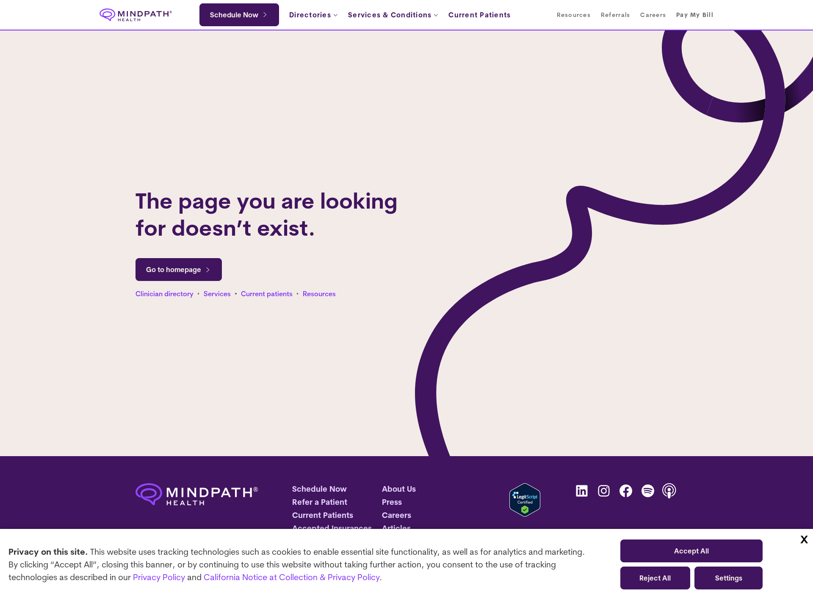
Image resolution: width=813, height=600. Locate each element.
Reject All (655, 578)
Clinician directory (165, 293)
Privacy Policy (159, 577)
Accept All (691, 551)
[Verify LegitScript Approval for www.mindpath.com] (524, 500)
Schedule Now (234, 15)
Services (217, 293)
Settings (728, 578)
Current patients (267, 293)
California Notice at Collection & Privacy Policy (291, 577)
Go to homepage (173, 269)
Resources (319, 293)
